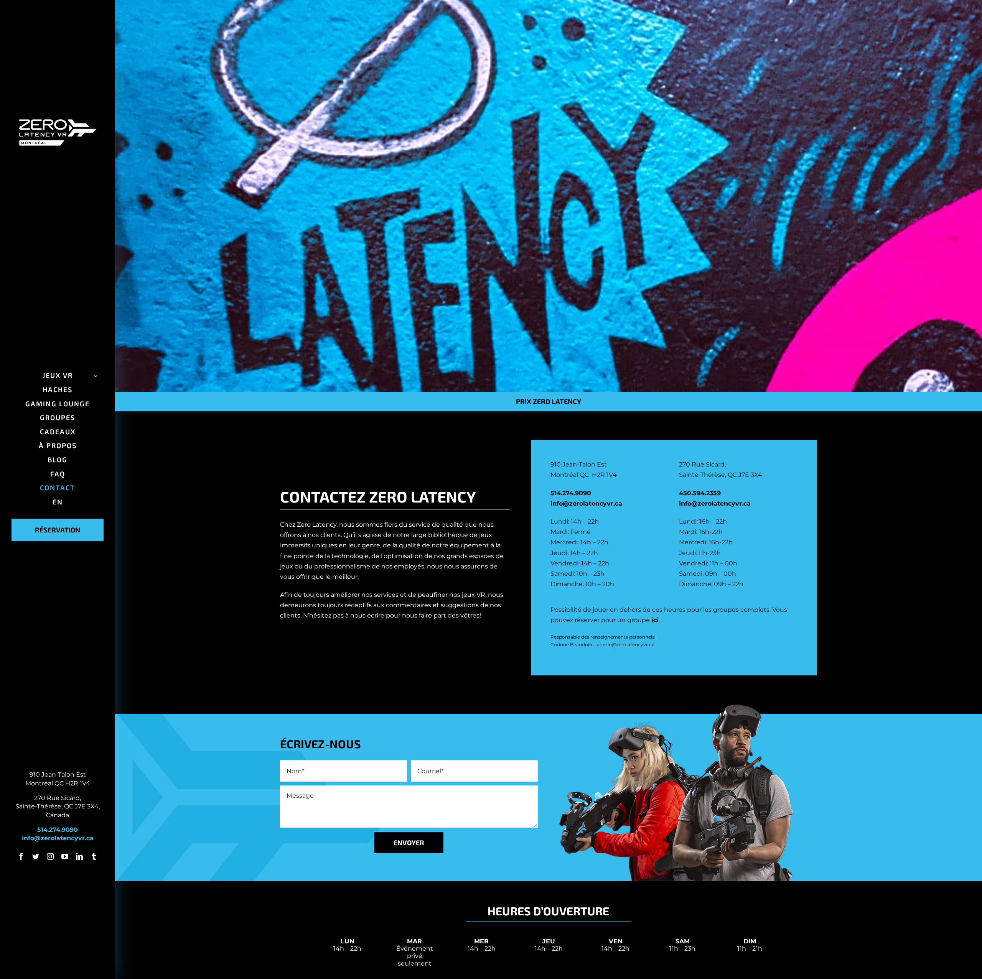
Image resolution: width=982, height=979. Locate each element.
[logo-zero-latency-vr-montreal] (57, 122)
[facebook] (21, 856)
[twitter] (35, 856)
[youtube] (64, 856)
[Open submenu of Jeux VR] (94, 375)
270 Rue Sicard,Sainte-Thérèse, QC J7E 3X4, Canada (57, 806)
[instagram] (50, 856)
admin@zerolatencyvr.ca (625, 644)
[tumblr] (94, 856)
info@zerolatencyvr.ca (58, 838)
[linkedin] (79, 856)
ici (655, 620)
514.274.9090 (57, 829)
